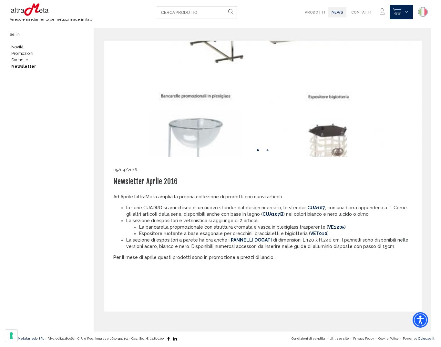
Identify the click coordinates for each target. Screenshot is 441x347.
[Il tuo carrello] (401, 12)
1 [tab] (258, 150)
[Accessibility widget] (420, 320)
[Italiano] (423, 12)
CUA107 (316, 207)
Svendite (19, 59)
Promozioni (22, 53)
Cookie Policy (388, 338)
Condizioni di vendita (308, 338)
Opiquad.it (426, 338)
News (337, 12)
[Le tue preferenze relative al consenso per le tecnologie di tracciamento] (11, 336)
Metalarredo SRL (31, 338)
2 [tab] (267, 150)
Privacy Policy (363, 338)
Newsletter (23, 66)
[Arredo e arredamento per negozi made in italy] (49, 9)
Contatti (361, 12)
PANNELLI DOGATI (251, 240)
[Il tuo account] (382, 12)
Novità (17, 47)
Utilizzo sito (339, 338)
